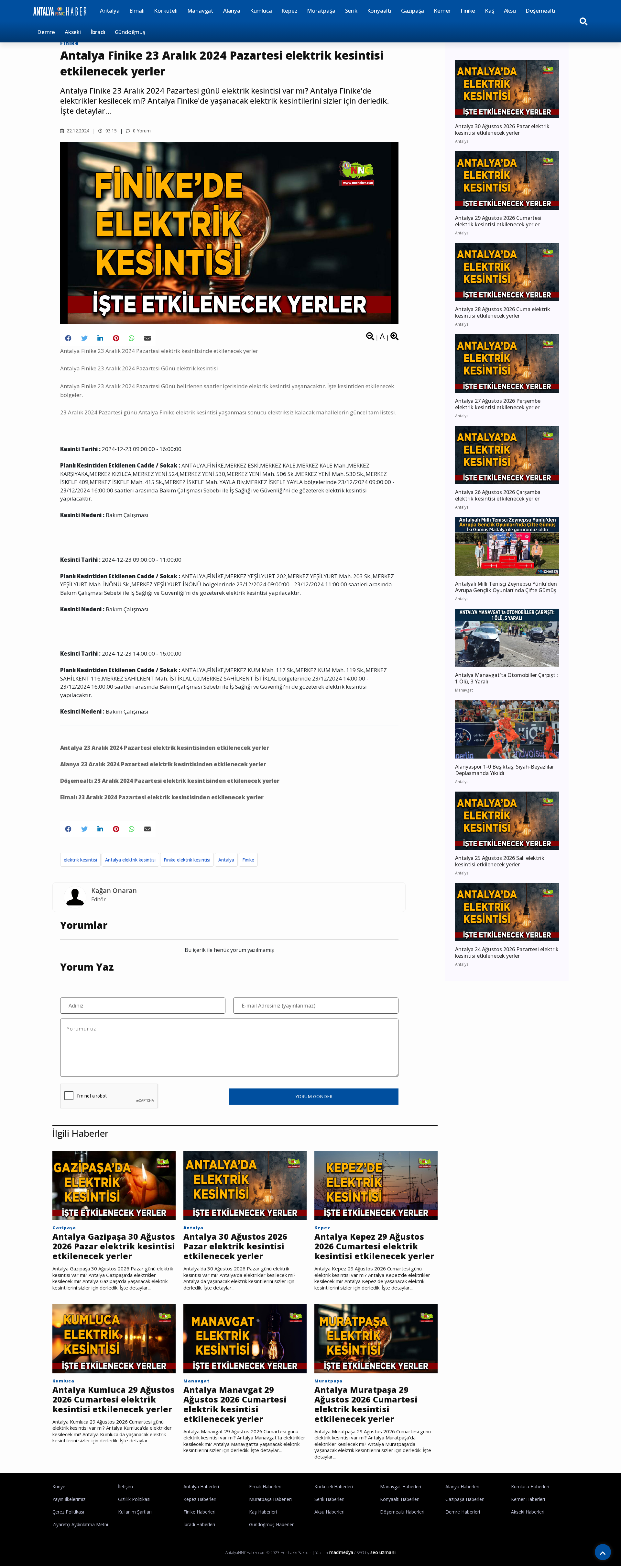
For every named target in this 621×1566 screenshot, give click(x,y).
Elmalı (137, 10)
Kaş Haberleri (263, 1512)
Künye (58, 1486)
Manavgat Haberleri (400, 1486)
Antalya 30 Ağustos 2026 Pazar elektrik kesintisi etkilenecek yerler (235, 1246)
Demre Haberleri (462, 1512)
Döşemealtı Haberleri (402, 1512)
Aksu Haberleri (329, 1512)
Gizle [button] (30, 1549)
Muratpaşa (321, 10)
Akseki (73, 32)
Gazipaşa (412, 10)
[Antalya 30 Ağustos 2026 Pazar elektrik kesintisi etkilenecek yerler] (245, 1185)
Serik (351, 10)
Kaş (489, 10)
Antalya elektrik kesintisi (130, 860)
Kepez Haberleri (199, 1499)
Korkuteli (165, 10)
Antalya (110, 10)
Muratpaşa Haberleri (270, 1499)
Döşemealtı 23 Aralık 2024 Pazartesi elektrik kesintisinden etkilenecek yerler (169, 780)
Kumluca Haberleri (530, 1486)
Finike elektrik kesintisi (187, 860)
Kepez (289, 10)
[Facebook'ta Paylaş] (68, 338)
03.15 (110, 131)
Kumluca (261, 10)
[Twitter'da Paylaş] (84, 338)
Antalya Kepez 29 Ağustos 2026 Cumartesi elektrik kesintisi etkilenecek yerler (374, 1246)
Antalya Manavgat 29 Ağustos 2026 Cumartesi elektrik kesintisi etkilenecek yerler (235, 1404)
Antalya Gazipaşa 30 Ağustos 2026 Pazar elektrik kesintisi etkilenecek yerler (113, 1246)
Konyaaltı (379, 10)
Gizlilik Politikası (134, 1499)
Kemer (442, 10)
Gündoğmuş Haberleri (272, 1524)
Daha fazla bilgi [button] (53, 1537)
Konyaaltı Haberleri (399, 1499)
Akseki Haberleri (527, 1512)
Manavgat (200, 10)
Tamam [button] (70, 1549)
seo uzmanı (383, 1552)
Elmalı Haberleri (265, 1486)
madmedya (341, 1552)
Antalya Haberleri (201, 1486)
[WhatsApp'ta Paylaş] (131, 338)
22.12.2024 (77, 131)
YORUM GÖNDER (313, 1096)
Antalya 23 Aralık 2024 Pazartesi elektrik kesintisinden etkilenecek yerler (164, 747)
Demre (46, 32)
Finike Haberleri (199, 1512)
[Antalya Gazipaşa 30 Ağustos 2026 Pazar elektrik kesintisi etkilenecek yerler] (114, 1185)
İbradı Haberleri (199, 1524)
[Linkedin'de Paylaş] (100, 338)
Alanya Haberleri (462, 1486)
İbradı (98, 32)
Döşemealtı (540, 10)
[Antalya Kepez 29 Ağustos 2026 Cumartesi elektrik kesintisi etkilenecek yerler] (376, 1185)
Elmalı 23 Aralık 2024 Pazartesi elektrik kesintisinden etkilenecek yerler (162, 797)
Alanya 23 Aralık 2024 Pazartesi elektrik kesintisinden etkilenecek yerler (163, 764)
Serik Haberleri (329, 1499)
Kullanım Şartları (135, 1512)
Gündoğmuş (130, 32)
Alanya (231, 10)
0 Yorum (141, 131)
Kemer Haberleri (528, 1499)
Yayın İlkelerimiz (68, 1499)
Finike (468, 10)
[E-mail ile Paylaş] (147, 338)
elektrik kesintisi (80, 860)
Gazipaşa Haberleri (465, 1499)
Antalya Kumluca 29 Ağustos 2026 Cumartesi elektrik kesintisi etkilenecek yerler (113, 1399)
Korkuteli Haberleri (333, 1486)
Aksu (510, 10)
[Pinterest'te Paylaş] (116, 338)
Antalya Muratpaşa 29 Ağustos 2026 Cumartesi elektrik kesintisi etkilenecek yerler (366, 1404)
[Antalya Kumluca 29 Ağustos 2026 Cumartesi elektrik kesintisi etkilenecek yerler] (114, 1338)
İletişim (125, 1486)
